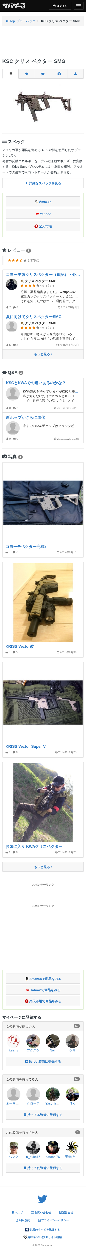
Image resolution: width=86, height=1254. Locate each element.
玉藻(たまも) (74, 1157)
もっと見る (42, 354)
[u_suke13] (33, 1147)
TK (72, 1103)
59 (76, 1026)
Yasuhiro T (53, 1103)
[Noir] (53, 1041)
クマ (72, 1050)
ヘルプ (18, 1212)
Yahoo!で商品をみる (45, 990)
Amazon (45, 201)
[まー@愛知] (13, 1094)
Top (12, 21)
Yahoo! (45, 214)
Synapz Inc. (47, 1245)
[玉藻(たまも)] (72, 1147)
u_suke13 (33, 1157)
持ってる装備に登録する (44, 1115)
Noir (53, 1050)
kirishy (13, 1050)
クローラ (33, 1103)
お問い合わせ (42, 1212)
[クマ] (72, 1041)
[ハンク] (13, 1147)
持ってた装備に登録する (44, 1168)
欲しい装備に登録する (44, 1061)
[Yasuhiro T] (53, 1094)
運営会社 (67, 1212)
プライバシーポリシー (55, 1220)
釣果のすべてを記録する (44, 1229)
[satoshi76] (53, 1147)
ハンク (13, 1157)
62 (76, 1079)
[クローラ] (33, 1094)
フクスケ (33, 1050)
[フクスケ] (33, 1041)
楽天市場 (45, 226)
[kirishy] (13, 1041)
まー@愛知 (14, 1103)
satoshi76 (53, 1157)
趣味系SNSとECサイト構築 (44, 1237)
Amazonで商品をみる (45, 979)
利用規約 (24, 1220)
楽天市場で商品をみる (44, 1001)
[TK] (72, 1094)
